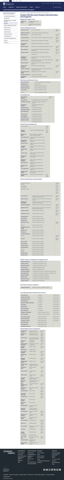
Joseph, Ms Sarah (24, 280)
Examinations (6, 18)
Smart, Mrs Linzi (24, 59)
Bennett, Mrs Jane (25, 52)
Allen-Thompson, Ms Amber (24, 384)
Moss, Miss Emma (24, 111)
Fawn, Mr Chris (24, 337)
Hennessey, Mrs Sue (25, 213)
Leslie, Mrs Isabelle (23, 378)
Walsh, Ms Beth (24, 405)
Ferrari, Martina (24, 420)
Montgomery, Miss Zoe (24, 156)
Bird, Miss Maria (24, 390)
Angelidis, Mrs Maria (25, 109)
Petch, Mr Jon (24, 349)
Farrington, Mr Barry (25, 320)
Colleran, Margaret (23, 131)
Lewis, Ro (23, 238)
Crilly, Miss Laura (24, 324)
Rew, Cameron (24, 243)
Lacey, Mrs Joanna (25, 82)
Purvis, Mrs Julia (24, 34)
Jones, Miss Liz (24, 218)
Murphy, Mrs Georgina (23, 160)
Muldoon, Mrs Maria (25, 68)
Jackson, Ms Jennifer (25, 297)
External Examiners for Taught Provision (10, 21)
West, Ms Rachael (23, 400)
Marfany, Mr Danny (23, 334)
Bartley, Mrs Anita (25, 107)
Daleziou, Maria (24, 253)
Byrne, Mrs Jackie (23, 418)
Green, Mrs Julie (24, 411)
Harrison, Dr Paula (25, 29)
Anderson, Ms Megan (25, 204)
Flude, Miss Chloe (24, 322)
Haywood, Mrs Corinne (26, 326)
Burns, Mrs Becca (24, 49)
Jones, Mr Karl (24, 89)
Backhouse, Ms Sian (25, 265)
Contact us (6, 42)
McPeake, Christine (23, 359)
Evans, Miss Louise (25, 137)
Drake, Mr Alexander (25, 318)
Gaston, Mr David (24, 210)
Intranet (5, 40)
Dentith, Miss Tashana (23, 105)
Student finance (7, 27)
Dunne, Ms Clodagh (23, 409)
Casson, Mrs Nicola (25, 37)
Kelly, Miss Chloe (24, 216)
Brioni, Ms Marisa (24, 310)
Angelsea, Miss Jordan (24, 172)
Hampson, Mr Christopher (24, 57)
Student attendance (8, 34)
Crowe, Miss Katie (25, 168)
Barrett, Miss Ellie (24, 314)
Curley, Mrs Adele (23, 341)
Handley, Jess (24, 230)
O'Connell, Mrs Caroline (24, 331)
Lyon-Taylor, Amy (23, 437)
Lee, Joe (22, 251)
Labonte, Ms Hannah (25, 287)
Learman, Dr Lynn (24, 40)
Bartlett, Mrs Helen (23, 135)
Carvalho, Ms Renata (25, 233)
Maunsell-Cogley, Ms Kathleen (27, 302)
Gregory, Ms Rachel (25, 269)
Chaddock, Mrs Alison (25, 101)
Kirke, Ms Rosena (24, 300)
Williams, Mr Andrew (25, 32)
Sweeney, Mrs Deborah (24, 415)
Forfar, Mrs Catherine (25, 316)
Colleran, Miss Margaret (24, 66)
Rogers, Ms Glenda (25, 275)
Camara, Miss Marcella (24, 44)
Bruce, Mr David (24, 162)
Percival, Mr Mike (24, 46)
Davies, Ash (23, 423)
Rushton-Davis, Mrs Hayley (25, 72)
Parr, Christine (24, 426)
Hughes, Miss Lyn (24, 84)
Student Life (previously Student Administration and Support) (18, 9)
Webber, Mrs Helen (25, 119)
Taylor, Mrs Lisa (24, 114)
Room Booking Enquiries (24, 97)
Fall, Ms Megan (24, 116)
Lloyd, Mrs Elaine (24, 439)
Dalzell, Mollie (24, 220)
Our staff (6, 23)
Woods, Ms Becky (23, 403)
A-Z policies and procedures (9, 16)
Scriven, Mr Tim (24, 396)
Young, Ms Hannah (23, 147)
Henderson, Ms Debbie (24, 175)
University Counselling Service (10, 38)
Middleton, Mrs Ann (24, 166)
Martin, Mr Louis (24, 267)
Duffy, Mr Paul (24, 306)
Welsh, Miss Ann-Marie (23, 394)
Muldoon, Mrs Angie (25, 87)
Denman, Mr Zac (24, 143)
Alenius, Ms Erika (24, 247)
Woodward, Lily (24, 255)
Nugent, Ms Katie (24, 207)
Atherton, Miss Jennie (24, 365)
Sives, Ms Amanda (25, 308)
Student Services (7, 31)
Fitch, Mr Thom (24, 241)
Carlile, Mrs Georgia (25, 271)
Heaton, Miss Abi (24, 62)
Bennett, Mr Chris (24, 263)
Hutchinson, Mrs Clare (25, 299)
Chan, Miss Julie (24, 295)
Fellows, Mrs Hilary (23, 22)
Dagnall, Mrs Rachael (23, 77)
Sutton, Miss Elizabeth (23, 352)
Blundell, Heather (23, 347)
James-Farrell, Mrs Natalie (24, 141)
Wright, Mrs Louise (25, 222)
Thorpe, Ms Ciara (24, 245)
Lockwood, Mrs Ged (25, 86)
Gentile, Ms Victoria (25, 278)
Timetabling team (7, 36)
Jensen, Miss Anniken (23, 388)
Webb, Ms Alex (24, 374)
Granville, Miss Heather (24, 362)
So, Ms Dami (23, 304)
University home (23, 12)
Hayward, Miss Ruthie (24, 443)
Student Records (7, 29)
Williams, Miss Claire (25, 261)
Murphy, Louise (24, 276)
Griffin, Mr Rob (24, 99)
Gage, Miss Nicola (24, 273)
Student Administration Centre (10, 25)
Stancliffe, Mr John (25, 118)
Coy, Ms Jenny (24, 153)
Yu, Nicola (23, 429)
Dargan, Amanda (23, 432)
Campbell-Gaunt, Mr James (25, 228)
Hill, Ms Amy (23, 232)
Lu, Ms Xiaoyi (23, 435)
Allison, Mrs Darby (23, 381)
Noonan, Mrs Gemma (25, 74)
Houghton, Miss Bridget (26, 312)
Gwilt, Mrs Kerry (24, 371)
